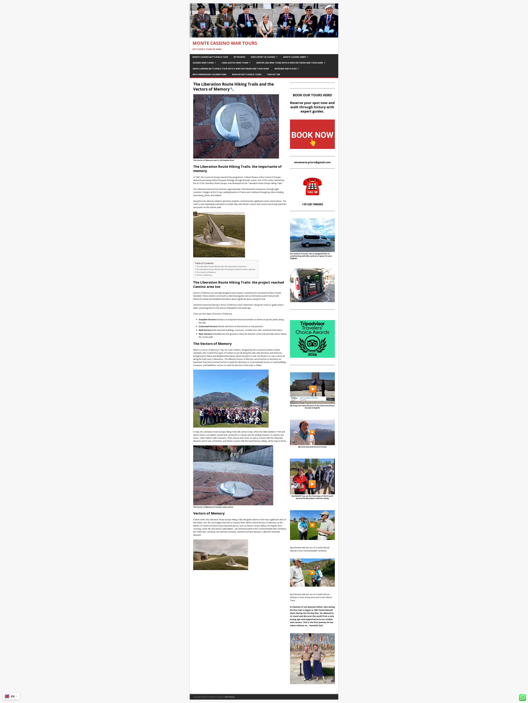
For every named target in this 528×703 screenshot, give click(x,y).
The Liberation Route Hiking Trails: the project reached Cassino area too (225, 269)
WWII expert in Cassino (263, 57)
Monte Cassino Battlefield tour (210, 57)
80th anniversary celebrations (209, 74)
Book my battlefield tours (246, 74)
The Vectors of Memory (206, 272)
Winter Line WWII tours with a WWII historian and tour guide (289, 62)
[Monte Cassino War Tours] (264, 35)
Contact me (273, 74)
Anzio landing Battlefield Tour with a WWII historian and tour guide (231, 68)
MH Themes (230, 697)
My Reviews (239, 57)
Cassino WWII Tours (203, 62)
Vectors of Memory (204, 275)
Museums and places (286, 68)
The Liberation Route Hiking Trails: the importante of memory (221, 266)
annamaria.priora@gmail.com (312, 162)
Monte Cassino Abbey (294, 57)
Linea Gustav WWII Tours (235, 62)
